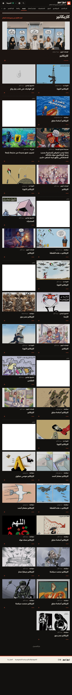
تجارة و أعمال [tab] (32, 8)
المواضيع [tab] (56, 8)
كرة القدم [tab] (11, 8)
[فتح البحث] (23, 3)
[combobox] (11, 3)
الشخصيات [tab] (41, 8)
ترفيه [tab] (24, 8)
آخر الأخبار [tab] (64, 8)
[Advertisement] (18, 113)
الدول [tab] (49, 8)
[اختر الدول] (19, 3)
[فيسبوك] (60, 660)
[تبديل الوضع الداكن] (3, 3)
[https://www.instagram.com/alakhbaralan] (59, 660)
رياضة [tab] (18, 8)
